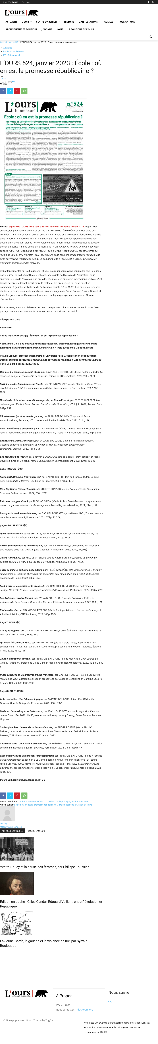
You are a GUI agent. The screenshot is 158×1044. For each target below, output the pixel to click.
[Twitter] (153, 2)
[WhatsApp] (24, 91)
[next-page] (7, 953)
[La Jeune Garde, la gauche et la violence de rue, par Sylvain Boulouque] (51, 923)
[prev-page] (2, 953)
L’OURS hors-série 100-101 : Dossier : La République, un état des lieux (52, 801)
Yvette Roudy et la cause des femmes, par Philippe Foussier (44, 867)
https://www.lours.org (11, 826)
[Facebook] (148, 2)
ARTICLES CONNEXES (12, 831)
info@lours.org (84, 1009)
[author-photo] (7, 820)
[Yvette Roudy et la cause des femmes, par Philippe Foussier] (51, 849)
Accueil (3, 42)
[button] (151, 36)
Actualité (13, 42)
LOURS (3, 78)
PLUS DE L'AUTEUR (36, 831)
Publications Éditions (13, 51)
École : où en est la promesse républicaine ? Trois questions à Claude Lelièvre (53, 804)
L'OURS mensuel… (12, 55)
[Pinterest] (17, 91)
